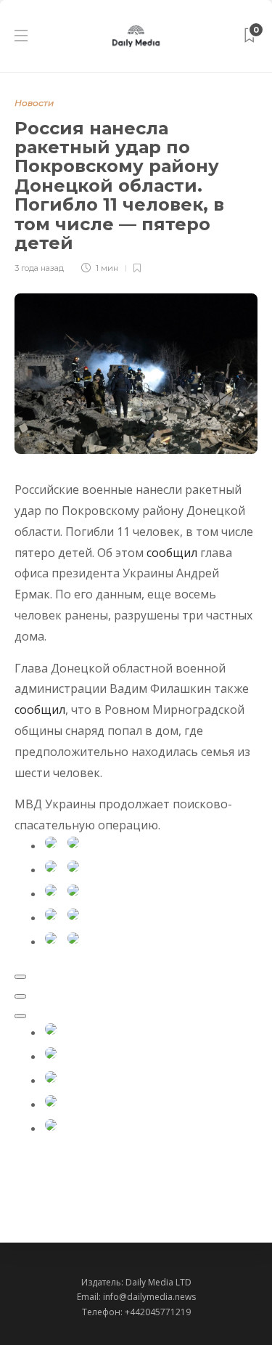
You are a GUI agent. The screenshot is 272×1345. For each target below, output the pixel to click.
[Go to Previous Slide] (20, 996)
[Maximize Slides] (20, 977)
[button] (65, 1035)
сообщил (172, 553)
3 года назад (39, 268)
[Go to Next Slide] (20, 1016)
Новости (34, 102)
